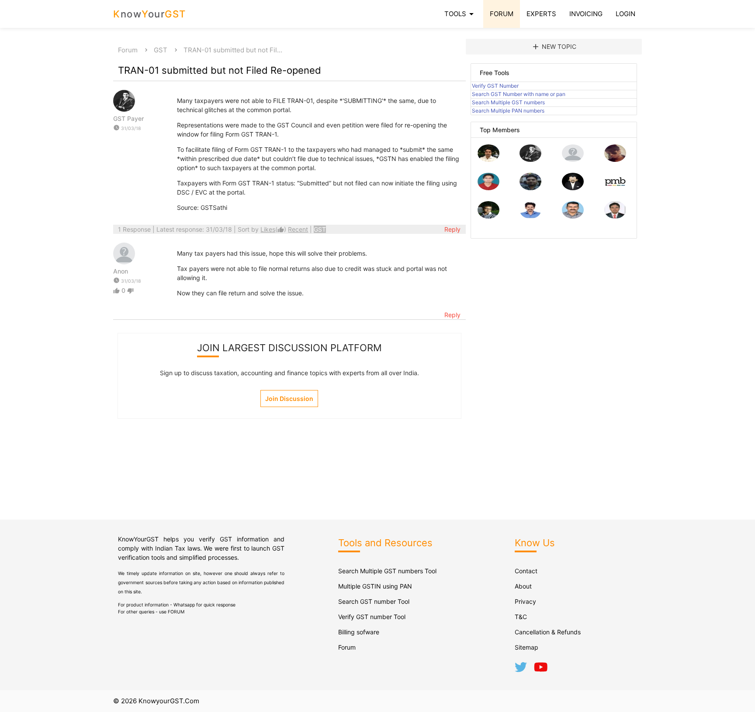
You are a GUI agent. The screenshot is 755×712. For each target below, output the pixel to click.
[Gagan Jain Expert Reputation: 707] (615, 159)
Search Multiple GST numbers (508, 102)
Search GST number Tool (373, 601)
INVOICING (586, 14)
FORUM (501, 14)
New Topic (553, 46)
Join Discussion (289, 398)
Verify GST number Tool (371, 616)
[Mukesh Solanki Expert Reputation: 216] (488, 216)
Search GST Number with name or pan (518, 94)
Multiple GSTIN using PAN (375, 586)
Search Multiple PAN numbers (508, 110)
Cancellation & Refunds (548, 632)
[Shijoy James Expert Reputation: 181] (573, 216)
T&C (521, 616)
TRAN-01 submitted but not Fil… (233, 50)
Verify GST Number (495, 85)
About (523, 586)
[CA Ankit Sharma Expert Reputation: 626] (488, 188)
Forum (128, 50)
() (274, 229)
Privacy (525, 601)
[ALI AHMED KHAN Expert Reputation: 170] (615, 216)
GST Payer (128, 118)
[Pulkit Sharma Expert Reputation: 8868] (488, 159)
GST (160, 50)
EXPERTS (541, 14)
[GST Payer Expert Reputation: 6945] (530, 159)
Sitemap (526, 647)
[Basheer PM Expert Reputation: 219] (615, 188)
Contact (526, 571)
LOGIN (625, 14)
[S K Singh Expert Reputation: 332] (530, 188)
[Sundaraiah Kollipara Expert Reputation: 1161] (573, 159)
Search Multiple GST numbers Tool (387, 571)
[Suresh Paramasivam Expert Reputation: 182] (530, 216)
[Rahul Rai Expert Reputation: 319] (573, 188)
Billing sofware (358, 632)
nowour (149, 14)
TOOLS (460, 14)
